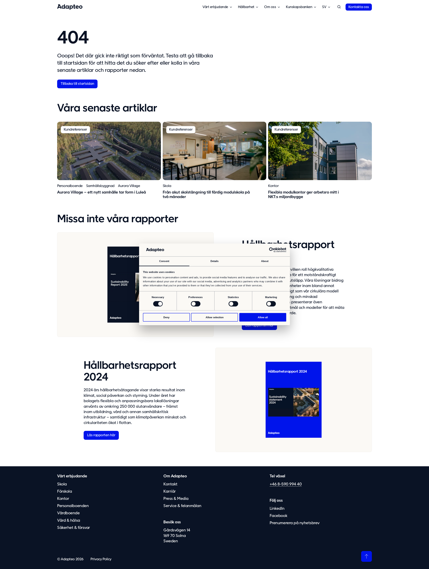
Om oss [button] (270, 7)
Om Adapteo (175, 476)
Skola (167, 186)
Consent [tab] (164, 261)
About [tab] (264, 261)
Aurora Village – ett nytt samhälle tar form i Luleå (101, 192)
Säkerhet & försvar (73, 528)
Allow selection (215, 317)
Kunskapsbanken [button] (299, 7)
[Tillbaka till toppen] (366, 556)
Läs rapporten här (259, 325)
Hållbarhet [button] (246, 7)
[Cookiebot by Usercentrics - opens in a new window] (271, 249)
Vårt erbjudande (72, 476)
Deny (166, 317)
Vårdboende (68, 513)
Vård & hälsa (68, 520)
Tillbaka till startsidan (77, 84)
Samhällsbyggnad (100, 186)
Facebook (278, 516)
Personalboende (69, 186)
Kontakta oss (358, 7)
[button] (339, 7)
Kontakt (170, 484)
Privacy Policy (100, 559)
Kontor (273, 186)
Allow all (263, 317)
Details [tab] (214, 261)
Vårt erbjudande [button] (215, 7)
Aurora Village (129, 186)
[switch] (195, 303)
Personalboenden (73, 506)
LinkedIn (277, 509)
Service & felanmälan (182, 506)
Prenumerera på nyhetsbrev (295, 523)
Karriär (169, 491)
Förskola (64, 491)
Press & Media (176, 499)
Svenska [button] (324, 7)
